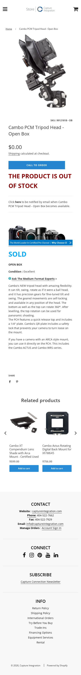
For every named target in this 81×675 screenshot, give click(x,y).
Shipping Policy (40, 613)
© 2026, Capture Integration (25, 665)
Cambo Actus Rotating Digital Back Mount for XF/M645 (56, 449)
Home (9, 28)
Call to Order (37, 165)
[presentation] (5, 433)
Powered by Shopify (57, 665)
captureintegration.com (47, 511)
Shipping (14, 153)
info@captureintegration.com (44, 524)
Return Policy (40, 608)
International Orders (40, 618)
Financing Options (40, 632)
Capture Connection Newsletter (40, 581)
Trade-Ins (40, 627)
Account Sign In (51, 528)
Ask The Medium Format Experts (33, 278)
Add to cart (24, 468)
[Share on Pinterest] (17, 381)
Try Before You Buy (41, 623)
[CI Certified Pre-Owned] (40, 245)
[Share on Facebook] (10, 381)
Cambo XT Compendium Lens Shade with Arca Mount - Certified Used (24, 451)
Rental (41, 642)
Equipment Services (40, 637)
